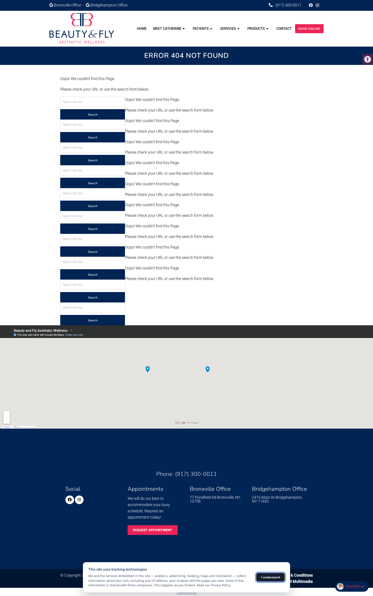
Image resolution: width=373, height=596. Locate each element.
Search (93, 114)
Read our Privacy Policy (213, 585)
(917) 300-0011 (287, 5)
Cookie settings (186, 592)
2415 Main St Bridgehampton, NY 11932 (277, 499)
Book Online (309, 28)
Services (228, 29)
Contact (284, 29)
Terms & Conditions (296, 575)
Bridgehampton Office (108, 5)
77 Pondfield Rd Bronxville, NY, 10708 (215, 499)
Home (142, 29)
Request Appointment (152, 530)
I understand (270, 577)
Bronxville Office (68, 5)
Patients (201, 29)
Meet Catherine (167, 29)
